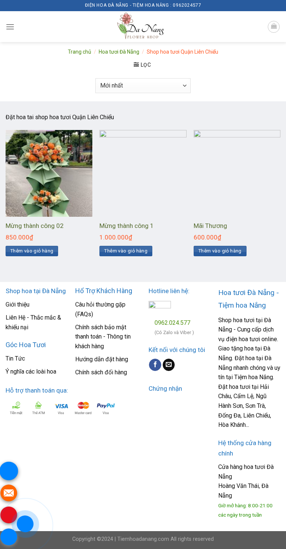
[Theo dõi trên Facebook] (155, 365)
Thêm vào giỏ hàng (32, 251)
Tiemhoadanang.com (144, 539)
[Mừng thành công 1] (142, 173)
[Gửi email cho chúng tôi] (169, 365)
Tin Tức (15, 358)
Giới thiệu (17, 304)
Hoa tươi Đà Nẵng (119, 52)
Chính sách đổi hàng (101, 372)
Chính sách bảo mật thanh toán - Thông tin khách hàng (103, 337)
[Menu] (10, 27)
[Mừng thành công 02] (49, 173)
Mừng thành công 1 (126, 225)
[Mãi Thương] (237, 173)
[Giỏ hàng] (274, 27)
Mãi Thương (210, 225)
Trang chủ (79, 52)
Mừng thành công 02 (35, 225)
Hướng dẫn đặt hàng (101, 359)
